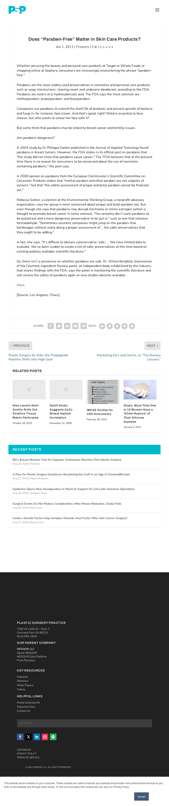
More (21, 285)
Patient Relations (39, 478)
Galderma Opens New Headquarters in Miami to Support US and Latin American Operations (74, 489)
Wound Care (36, 522)
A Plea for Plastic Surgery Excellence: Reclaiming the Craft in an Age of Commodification (71, 474)
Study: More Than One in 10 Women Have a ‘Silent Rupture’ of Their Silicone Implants (140, 413)
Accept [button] (141, 796)
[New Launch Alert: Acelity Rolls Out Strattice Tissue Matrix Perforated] (29, 390)
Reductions (36, 507)
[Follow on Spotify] (53, 737)
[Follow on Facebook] (20, 737)
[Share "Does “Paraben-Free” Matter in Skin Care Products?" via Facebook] (51, 326)
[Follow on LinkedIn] (36, 737)
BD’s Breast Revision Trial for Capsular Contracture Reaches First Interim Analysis (67, 460)
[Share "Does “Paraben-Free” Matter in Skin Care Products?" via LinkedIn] (67, 326)
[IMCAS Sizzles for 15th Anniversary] (103, 392)
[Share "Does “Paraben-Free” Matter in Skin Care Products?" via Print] (84, 326)
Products (82, 47)
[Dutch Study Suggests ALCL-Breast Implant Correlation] (66, 390)
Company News (38, 493)
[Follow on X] (28, 737)
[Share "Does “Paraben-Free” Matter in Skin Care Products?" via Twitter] (59, 326)
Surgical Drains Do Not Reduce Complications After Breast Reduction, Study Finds (67, 504)
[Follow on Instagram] (45, 737)
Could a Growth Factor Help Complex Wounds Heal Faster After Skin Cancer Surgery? (70, 518)
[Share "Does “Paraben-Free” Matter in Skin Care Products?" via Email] (75, 326)
